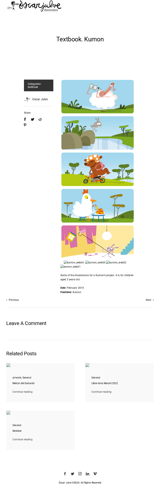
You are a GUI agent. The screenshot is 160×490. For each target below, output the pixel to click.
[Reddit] (40, 119)
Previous (14, 299)
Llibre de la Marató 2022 (104, 383)
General (26, 377)
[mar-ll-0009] (87, 364)
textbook (33, 87)
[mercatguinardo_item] (8, 364)
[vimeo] (95, 473)
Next (148, 299)
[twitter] (72, 473)
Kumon (100, 275)
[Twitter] (32, 119)
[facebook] (65, 473)
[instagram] (80, 473)
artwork (16, 377)
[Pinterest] (25, 125)
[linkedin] (87, 473)
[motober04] (8, 411)
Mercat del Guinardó (23, 383)
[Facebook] (25, 119)
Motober (17, 430)
